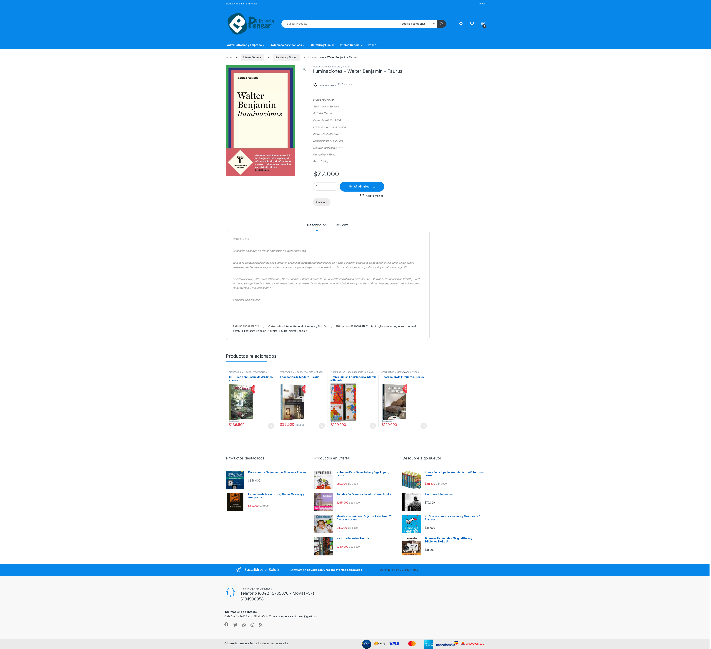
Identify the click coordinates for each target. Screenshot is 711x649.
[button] (304, 69)
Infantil (372, 45)
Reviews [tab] (342, 225)
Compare (347, 84)
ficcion (375, 326)
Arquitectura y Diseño (240, 372)
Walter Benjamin (298, 330)
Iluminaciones (388, 326)
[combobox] (339, 24)
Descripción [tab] (316, 225)
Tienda (481, 3)
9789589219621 (360, 326)
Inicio (229, 57)
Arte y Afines (315, 372)
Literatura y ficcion (255, 330)
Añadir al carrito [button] (321, 426)
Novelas (272, 330)
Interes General (350, 45)
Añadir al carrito (364, 186)
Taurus (283, 330)
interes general (407, 326)
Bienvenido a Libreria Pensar (242, 3)
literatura (238, 330)
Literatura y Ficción (322, 45)
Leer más (271, 426)
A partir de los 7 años (342, 372)
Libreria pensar (237, 643)
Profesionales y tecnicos (285, 45)
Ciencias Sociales (363, 372)
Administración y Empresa (244, 45)
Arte (305, 372)
